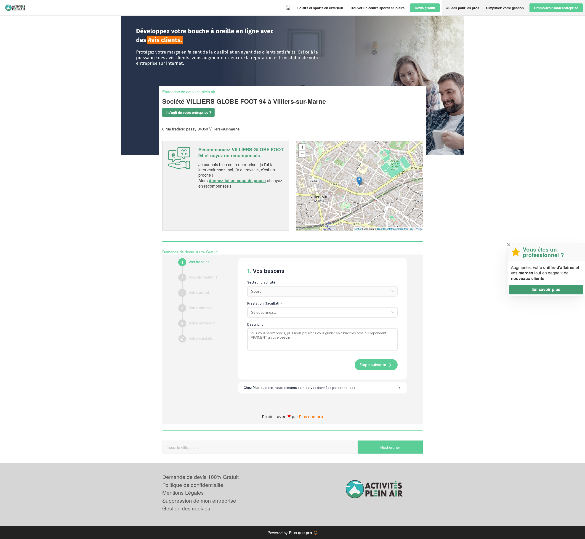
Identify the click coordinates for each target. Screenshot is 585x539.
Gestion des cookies (186, 508)
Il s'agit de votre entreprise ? (188, 112)
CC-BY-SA (416, 229)
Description (256, 324)
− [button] (302, 154)
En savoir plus (546, 289)
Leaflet (358, 229)
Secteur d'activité (261, 282)
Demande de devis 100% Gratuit (200, 477)
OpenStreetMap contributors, (393, 229)
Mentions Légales (183, 492)
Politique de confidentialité (192, 485)
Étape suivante (372, 364)
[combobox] (321, 312)
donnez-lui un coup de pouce (237, 180)
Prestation (264, 303)
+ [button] (302, 147)
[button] (320, 8)
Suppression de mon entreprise (199, 500)
